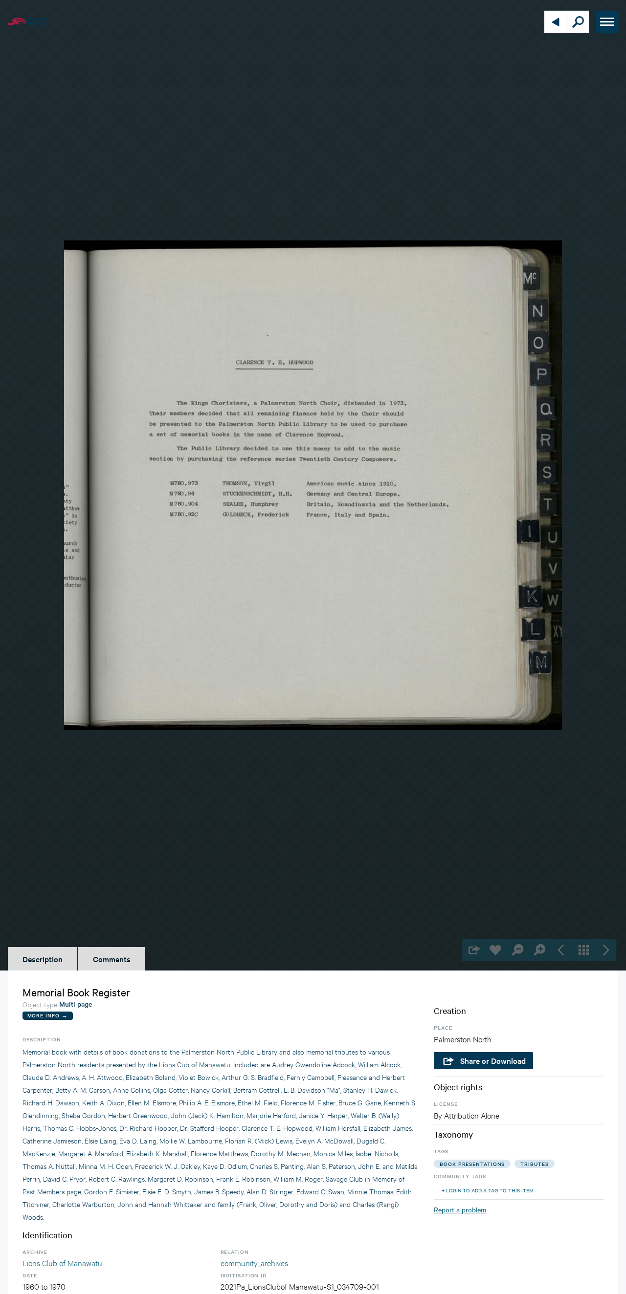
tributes (534, 1163)
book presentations (472, 1163)
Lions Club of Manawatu (62, 1262)
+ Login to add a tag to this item (488, 1190)
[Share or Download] (473, 950)
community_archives (254, 1262)
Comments (112, 958)
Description (42, 958)
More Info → (47, 1015)
